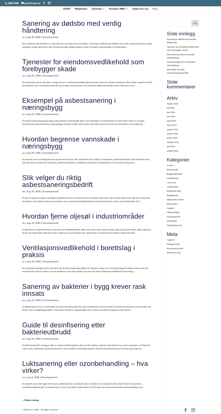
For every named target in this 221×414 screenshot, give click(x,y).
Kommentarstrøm (175, 248)
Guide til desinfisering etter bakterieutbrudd (63, 328)
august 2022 (172, 129)
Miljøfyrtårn (81, 9)
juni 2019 (171, 146)
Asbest (170, 165)
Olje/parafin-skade (175, 199)
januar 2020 (172, 138)
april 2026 (171, 121)
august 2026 (172, 104)
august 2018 (172, 151)
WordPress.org (174, 253)
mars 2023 (172, 125)
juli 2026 (170, 108)
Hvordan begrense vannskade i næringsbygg (70, 142)
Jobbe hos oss (140, 9)
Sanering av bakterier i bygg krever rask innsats (84, 290)
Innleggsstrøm (173, 244)
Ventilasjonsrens (174, 225)
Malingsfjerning (174, 191)
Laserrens (171, 182)
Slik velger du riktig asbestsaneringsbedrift (57, 181)
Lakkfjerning (172, 178)
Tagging (170, 208)
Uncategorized (51, 37)
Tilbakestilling (173, 212)
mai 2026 (171, 116)
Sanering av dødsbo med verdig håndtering (71, 26)
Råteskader (172, 204)
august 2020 (172, 134)
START (67, 9)
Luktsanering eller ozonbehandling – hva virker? (85, 367)
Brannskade (172, 170)
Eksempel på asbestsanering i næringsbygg (69, 103)
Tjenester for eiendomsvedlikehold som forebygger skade (83, 65)
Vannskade (172, 221)
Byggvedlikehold (174, 174)
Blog (155, 9)
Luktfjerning (172, 187)
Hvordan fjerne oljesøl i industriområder (83, 216)
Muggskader (172, 195)
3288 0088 (13, 3)
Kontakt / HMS (117, 9)
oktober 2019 (173, 142)
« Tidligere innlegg (30, 400)
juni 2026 (171, 112)
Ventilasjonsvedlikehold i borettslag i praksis (78, 251)
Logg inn (171, 240)
